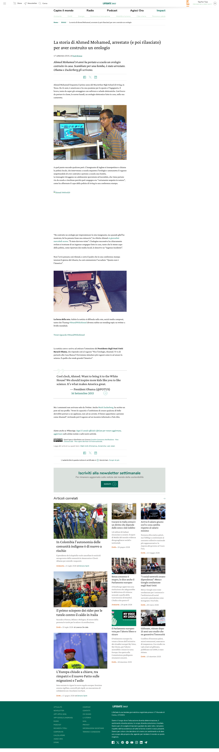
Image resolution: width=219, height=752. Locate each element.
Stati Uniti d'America (88, 446)
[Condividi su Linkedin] (95, 77)
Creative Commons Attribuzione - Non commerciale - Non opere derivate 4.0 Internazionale (91, 440)
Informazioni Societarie (93, 728)
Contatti (86, 711)
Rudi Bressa (77, 56)
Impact (161, 10)
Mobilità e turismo (123, 16)
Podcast (112, 10)
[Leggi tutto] (163, 498)
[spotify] (127, 742)
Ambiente (57, 16)
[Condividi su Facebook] (84, 77)
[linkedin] (141, 742)
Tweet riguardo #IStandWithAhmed (69, 335)
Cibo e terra (141, 16)
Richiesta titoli (60, 728)
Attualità (58, 707)
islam (113, 446)
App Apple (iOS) (60, 714)
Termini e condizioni (91, 732)
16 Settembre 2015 (82, 393)
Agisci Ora (137, 10)
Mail (85, 721)
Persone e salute (158, 16)
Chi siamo (87, 714)
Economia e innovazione (100, 16)
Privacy (86, 725)
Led (108, 446)
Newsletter (32, 3)
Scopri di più (114, 460)
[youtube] (131, 742)
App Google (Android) (63, 718)
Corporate (58, 732)
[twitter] (117, 742)
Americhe (102, 446)
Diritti (70, 16)
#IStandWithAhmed (78, 322)
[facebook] (113, 742)
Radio (90, 10)
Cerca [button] (44, 3)
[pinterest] (122, 742)
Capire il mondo (63, 10)
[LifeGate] (109, 3)
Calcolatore (59, 735)
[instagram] (136, 742)
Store (19, 3)
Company (86, 707)
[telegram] (146, 742)
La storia (87, 718)
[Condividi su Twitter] (90, 77)
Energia (81, 16)
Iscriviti (107, 484)
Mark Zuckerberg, (106, 407)
